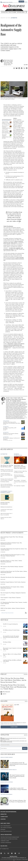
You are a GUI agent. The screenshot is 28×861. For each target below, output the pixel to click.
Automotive (14, 17)
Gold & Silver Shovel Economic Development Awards (10, 837)
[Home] (8, 853)
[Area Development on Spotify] (15, 853)
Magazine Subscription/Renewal (8, 811)
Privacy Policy (19, 859)
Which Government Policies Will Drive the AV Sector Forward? (6, 132)
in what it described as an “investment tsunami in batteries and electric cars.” (13, 259)
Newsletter (3, 814)
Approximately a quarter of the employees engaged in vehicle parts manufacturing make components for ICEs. (13, 345)
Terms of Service (25, 859)
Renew (26, 1)
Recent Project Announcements (6, 831)
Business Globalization (18, 454)
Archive (25, 735)
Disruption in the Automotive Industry (10, 433)
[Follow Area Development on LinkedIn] (1, 853)
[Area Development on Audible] (19, 853)
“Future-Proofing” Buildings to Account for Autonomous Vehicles (6, 123)
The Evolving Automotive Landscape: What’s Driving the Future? (6, 136)
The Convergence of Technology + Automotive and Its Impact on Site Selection (6, 127)
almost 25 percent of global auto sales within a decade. (13, 241)
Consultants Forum (5, 2)
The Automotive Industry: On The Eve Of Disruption (11, 438)
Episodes (25, 674)
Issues (26, 701)
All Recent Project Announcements (7, 612)
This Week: (14, 741)
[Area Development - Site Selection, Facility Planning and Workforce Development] (14, 5)
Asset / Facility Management (5, 825)
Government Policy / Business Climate (6, 492)
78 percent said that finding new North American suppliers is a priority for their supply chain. (13, 196)
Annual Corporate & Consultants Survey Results (9, 838)
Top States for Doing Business (6, 842)
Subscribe (21, 1)
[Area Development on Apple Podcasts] (12, 853)
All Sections (26, 12)
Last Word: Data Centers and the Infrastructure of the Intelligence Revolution (11, 422)
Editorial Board (21, 12)
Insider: (13, 739)
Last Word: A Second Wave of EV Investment (9, 428)
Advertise (10, 2)
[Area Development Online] (13, 856)
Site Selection (3, 829)
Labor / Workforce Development (6, 827)
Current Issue (4, 816)
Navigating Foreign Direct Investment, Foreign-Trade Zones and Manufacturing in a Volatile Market (13, 687)
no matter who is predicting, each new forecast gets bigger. (13, 248)
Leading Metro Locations (5, 840)
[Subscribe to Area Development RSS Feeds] (5, 853)
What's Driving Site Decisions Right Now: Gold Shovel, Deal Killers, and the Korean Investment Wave (13, 680)
